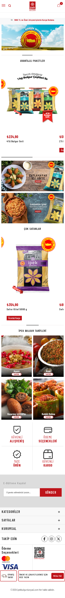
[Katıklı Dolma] (48, 399)
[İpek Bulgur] (33, 37)
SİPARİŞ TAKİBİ (11, 575)
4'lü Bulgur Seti (15, 141)
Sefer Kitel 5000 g (17, 309)
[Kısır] (48, 356)
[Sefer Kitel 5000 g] (32, 267)
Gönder (50, 492)
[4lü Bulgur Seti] (32, 99)
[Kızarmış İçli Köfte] (16, 399)
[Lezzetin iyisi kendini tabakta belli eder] (32, 208)
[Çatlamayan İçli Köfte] (32, 176)
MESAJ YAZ (57, 576)
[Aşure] (16, 356)
